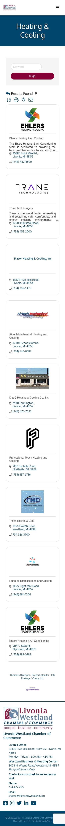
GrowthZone (45, 821)
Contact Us (38, 678)
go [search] (34, 76)
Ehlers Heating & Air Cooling (26, 138)
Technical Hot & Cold (21, 520)
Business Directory (20, 675)
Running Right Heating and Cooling (30, 580)
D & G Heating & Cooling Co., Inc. (29, 397)
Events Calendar (40, 675)
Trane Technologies (21, 208)
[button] (8, 93)
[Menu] (57, 7)
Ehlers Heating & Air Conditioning (29, 640)
